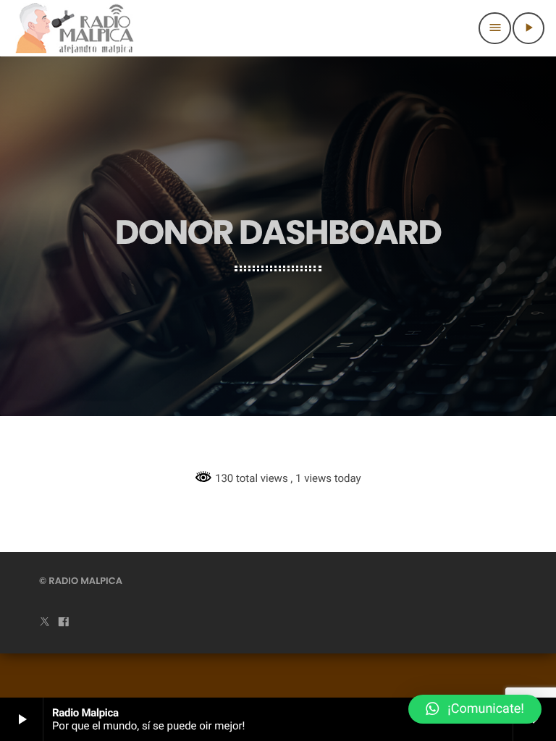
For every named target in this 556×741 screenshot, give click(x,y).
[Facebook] (64, 622)
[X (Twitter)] (45, 622)
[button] (475, 709)
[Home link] (75, 28)
